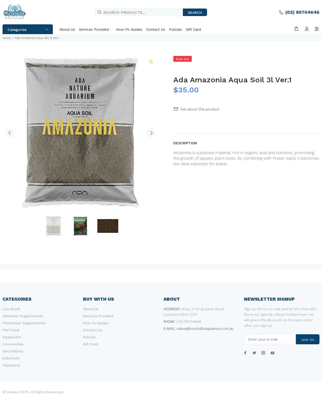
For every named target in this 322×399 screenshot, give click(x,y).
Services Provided (98, 316)
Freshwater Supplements (24, 323)
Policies (89, 337)
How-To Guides (96, 323)
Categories (17, 30)
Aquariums (11, 365)
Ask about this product (199, 109)
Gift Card (90, 344)
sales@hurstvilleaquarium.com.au (205, 328)
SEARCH (195, 13)
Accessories (13, 344)
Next (151, 133)
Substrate (11, 358)
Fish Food (11, 330)
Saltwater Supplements (23, 316)
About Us (91, 309)
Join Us (307, 340)
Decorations (13, 351)
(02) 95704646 (302, 12)
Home (7, 38)
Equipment (12, 337)
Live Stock (11, 309)
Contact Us (92, 330)
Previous (10, 133)
